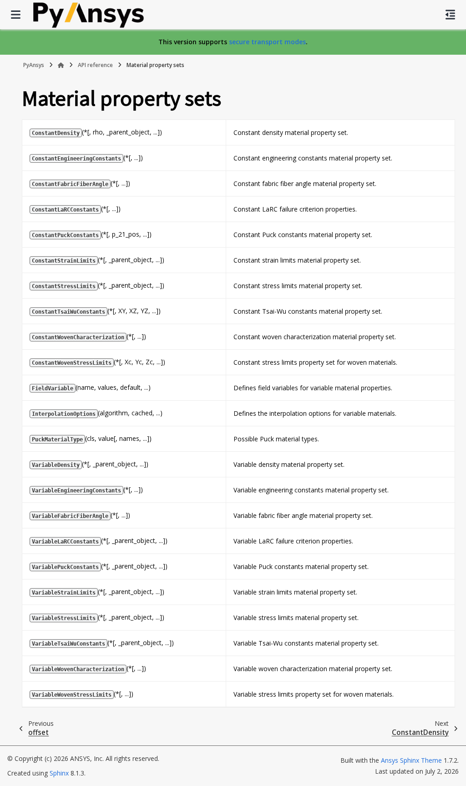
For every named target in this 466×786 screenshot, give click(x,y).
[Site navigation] (15, 14)
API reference (95, 65)
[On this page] (450, 14)
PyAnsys (33, 65)
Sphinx (59, 773)
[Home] (61, 65)
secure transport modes (267, 41)
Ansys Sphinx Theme (412, 760)
